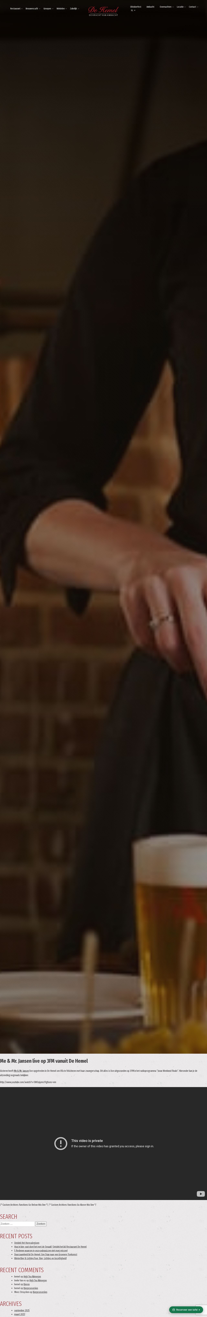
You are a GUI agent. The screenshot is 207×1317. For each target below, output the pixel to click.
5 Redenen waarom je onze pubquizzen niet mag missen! (41, 1250)
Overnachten (165, 6)
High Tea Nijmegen (32, 1276)
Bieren (26, 1284)
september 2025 (22, 1310)
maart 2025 (19, 1314)
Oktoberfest (135, 6)
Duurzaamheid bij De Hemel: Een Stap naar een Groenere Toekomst (45, 1254)
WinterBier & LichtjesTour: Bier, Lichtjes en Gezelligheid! (40, 1258)
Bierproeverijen (30, 1288)
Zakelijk (73, 8)
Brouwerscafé (32, 8)
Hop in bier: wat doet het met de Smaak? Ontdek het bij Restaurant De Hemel (50, 1246)
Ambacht (150, 6)
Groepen (47, 8)
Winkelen (61, 8)
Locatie (180, 6)
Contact (192, 6)
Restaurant (15, 8)
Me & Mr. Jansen (21, 1070)
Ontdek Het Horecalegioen (26, 1242)
